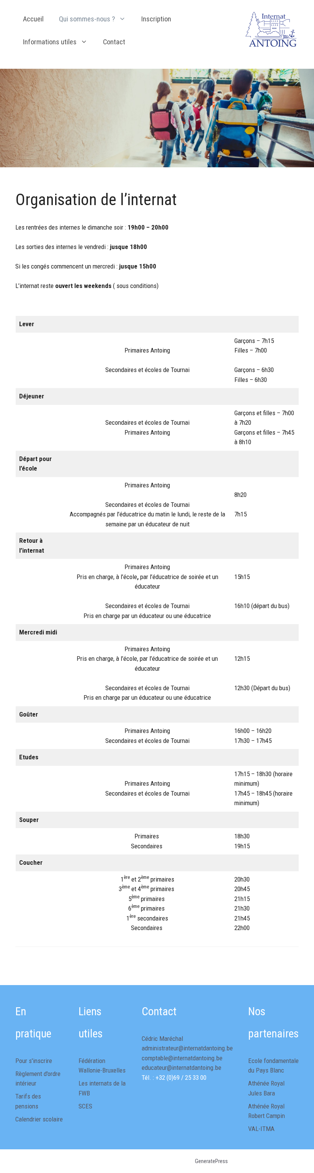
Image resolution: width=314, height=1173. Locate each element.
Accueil (33, 19)
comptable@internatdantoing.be (182, 1058)
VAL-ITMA (261, 1129)
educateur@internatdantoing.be (181, 1067)
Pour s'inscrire (33, 1061)
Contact (114, 42)
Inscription (156, 19)
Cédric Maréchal (162, 1038)
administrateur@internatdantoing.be (187, 1048)
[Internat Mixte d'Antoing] (272, 30)
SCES (85, 1106)
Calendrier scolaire (39, 1119)
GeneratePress (211, 1161)
